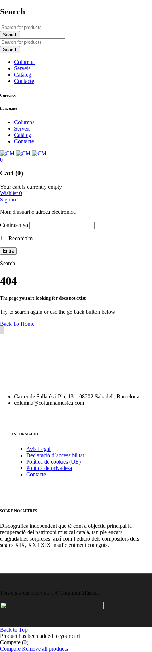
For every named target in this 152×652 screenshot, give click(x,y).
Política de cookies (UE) (53, 462)
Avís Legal (38, 449)
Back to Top (14, 630)
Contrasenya (14, 225)
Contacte (36, 474)
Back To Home (17, 324)
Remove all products (45, 649)
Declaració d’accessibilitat (55, 455)
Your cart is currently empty (31, 187)
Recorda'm (20, 238)
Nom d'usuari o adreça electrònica (38, 212)
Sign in (8, 200)
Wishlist (11, 193)
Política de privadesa (49, 468)
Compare (10, 649)
